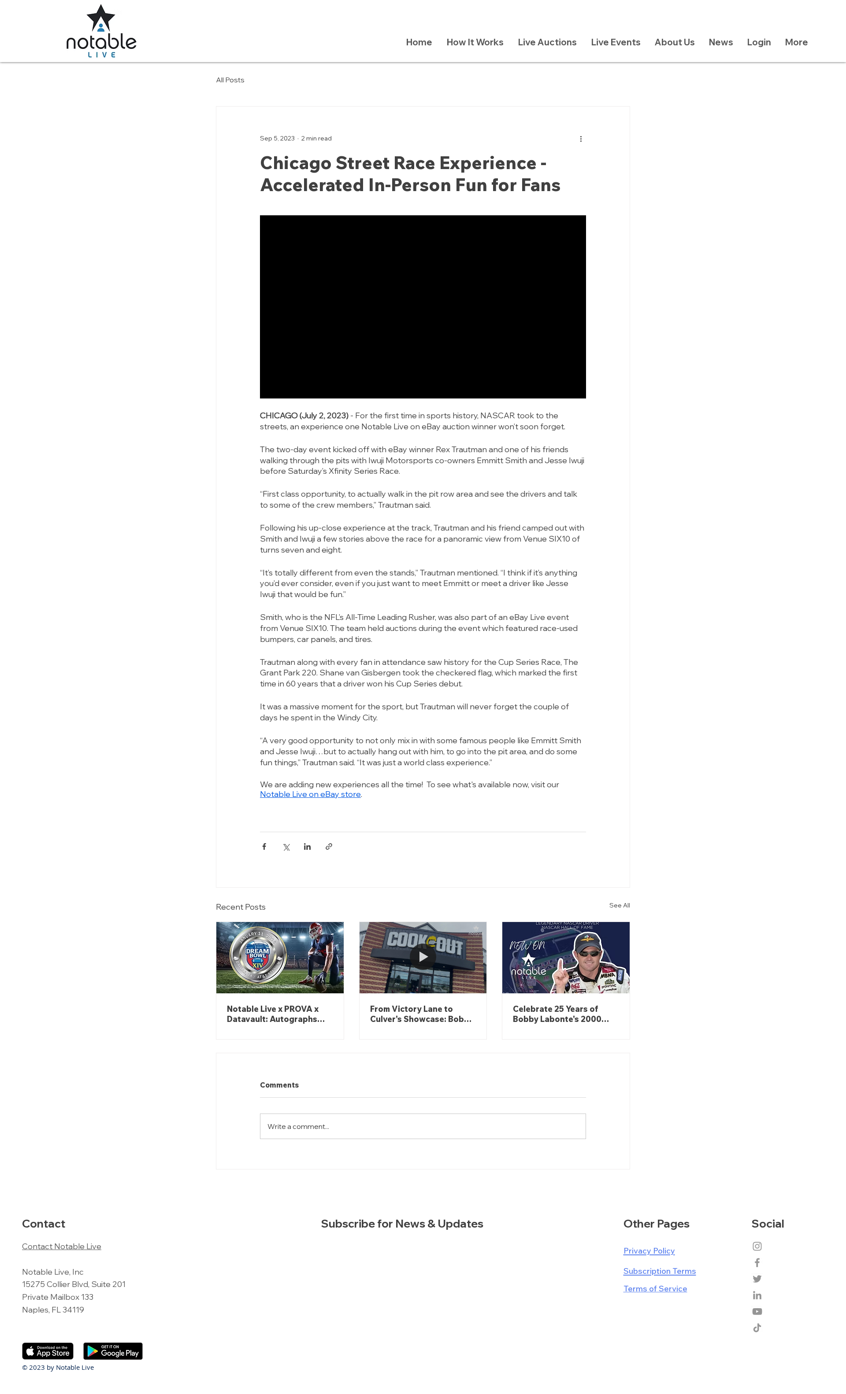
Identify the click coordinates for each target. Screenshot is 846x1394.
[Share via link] (329, 846)
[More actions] (580, 138)
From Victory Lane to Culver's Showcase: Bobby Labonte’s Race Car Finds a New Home (422, 1014)
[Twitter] (757, 1279)
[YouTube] (757, 1311)
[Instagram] (757, 1246)
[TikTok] (757, 1328)
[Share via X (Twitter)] (286, 846)
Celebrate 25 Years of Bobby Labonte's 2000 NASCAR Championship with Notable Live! (559, 1014)
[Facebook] (757, 1263)
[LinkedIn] (757, 1295)
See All (619, 905)
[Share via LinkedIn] (307, 846)
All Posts (230, 79)
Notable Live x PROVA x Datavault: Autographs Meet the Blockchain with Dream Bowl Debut (276, 1014)
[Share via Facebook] (264, 846)
